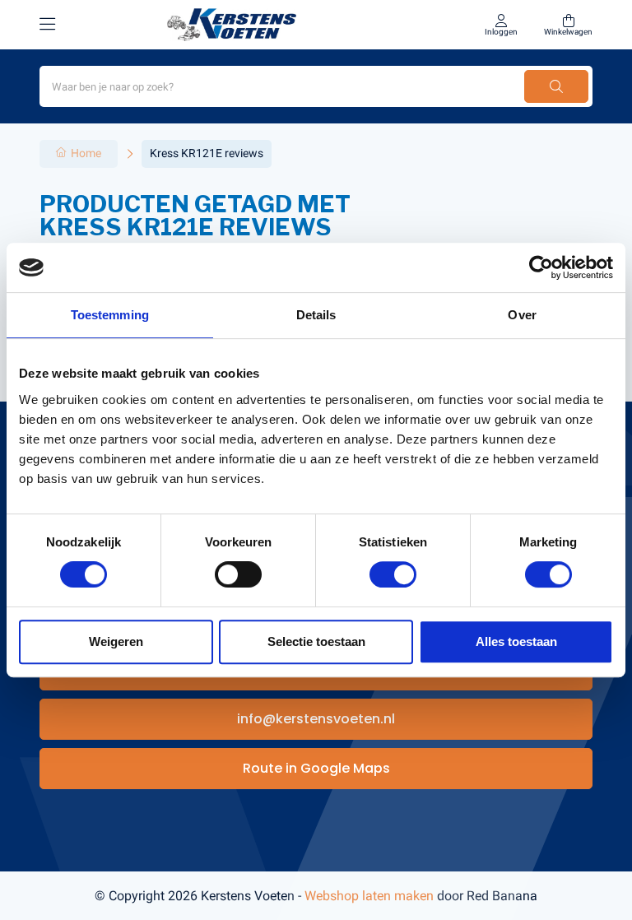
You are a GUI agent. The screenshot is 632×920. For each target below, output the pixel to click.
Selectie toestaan (316, 641)
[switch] (238, 574)
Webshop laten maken (369, 896)
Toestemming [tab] (110, 315)
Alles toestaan (516, 641)
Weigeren (116, 641)
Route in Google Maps (316, 768)
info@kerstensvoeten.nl (316, 718)
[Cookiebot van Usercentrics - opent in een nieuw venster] (541, 267)
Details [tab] (316, 315)
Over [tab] (522, 315)
